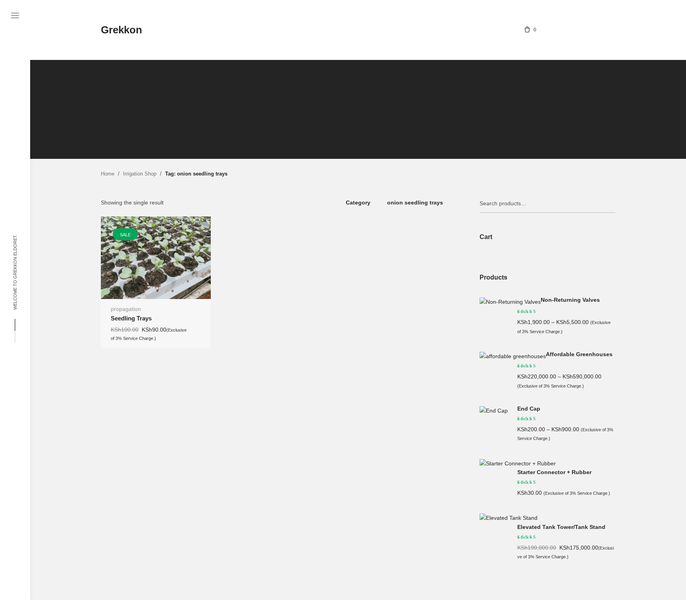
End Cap (528, 409)
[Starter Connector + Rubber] (518, 463)
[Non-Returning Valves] (510, 301)
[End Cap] (494, 410)
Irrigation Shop (139, 174)
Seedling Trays (131, 318)
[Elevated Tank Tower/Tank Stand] (509, 517)
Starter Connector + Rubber (554, 472)
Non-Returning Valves (570, 300)
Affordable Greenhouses (579, 354)
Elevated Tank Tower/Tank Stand (561, 527)
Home (107, 174)
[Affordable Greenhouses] (513, 356)
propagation (126, 309)
